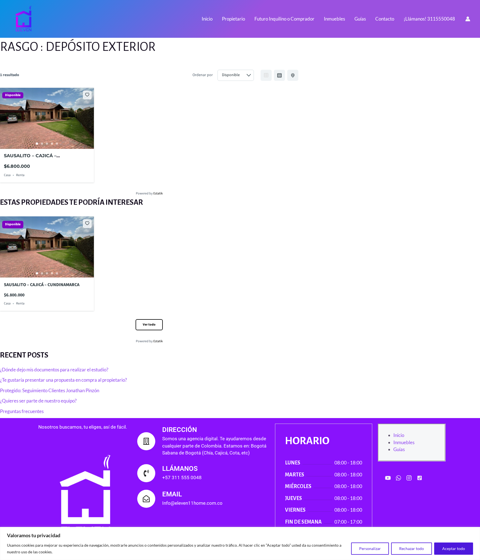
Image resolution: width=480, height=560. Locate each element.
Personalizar (370, 548)
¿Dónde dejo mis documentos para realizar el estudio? (54, 369)
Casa (7, 175)
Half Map (292, 75)
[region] (240, 543)
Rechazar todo (411, 548)
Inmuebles (334, 19)
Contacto (384, 19)
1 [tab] (37, 143)
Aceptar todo (453, 548)
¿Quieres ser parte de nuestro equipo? (38, 401)
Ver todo (149, 324)
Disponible (13, 95)
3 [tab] (47, 143)
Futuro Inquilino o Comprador (284, 19)
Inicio (207, 19)
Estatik (158, 193)
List (279, 75)
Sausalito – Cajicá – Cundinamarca (41, 285)
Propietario (233, 19)
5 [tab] (57, 143)
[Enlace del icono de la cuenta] (467, 18)
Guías (360, 19)
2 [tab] (42, 143)
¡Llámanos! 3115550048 (429, 19)
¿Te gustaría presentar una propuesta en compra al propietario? (63, 380)
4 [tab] (52, 143)
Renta (20, 175)
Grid (266, 75)
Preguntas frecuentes (22, 411)
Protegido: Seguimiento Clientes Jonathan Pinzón (49, 390)
